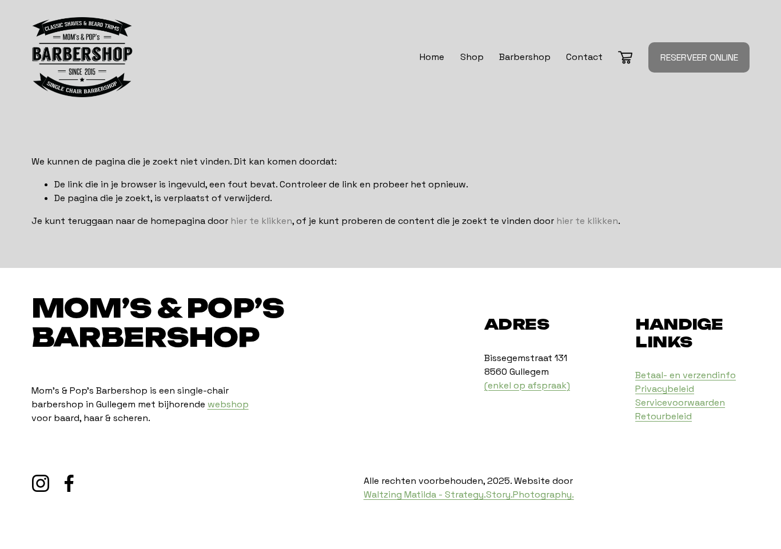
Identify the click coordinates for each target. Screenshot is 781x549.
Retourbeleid (663, 416)
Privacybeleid (664, 389)
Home (432, 57)
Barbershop (525, 57)
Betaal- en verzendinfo (685, 375)
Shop (472, 57)
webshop (228, 404)
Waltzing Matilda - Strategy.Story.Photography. (469, 494)
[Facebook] (69, 483)
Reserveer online (699, 57)
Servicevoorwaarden (680, 402)
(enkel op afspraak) (527, 385)
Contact (584, 57)
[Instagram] (40, 483)
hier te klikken (261, 221)
